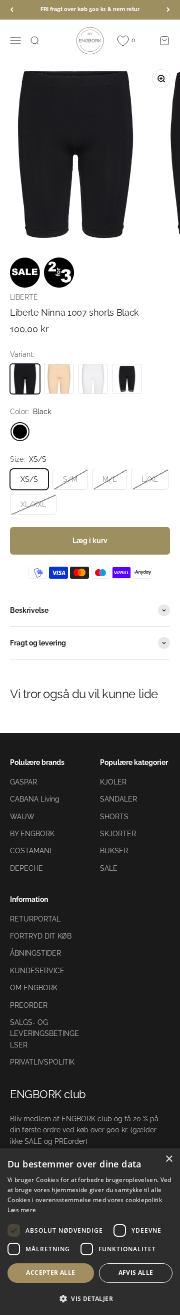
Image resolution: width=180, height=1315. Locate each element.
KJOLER (113, 782)
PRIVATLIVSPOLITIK (42, 1062)
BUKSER (114, 851)
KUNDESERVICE (37, 971)
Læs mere (22, 1210)
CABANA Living (35, 799)
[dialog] (90, 1231)
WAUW (22, 817)
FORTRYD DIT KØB (41, 936)
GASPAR (23, 782)
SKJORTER (118, 834)
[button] (90, 1298)
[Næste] (168, 10)
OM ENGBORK (34, 988)
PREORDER (29, 1005)
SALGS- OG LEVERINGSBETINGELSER (44, 1033)
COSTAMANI (30, 851)
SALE (109, 868)
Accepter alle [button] (50, 1272)
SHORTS (114, 817)
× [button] (168, 1159)
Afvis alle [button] (136, 1272)
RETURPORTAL (35, 919)
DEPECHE (26, 868)
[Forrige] (12, 10)
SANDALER (118, 799)
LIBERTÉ (24, 297)
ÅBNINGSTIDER (35, 953)
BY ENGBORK (32, 834)
